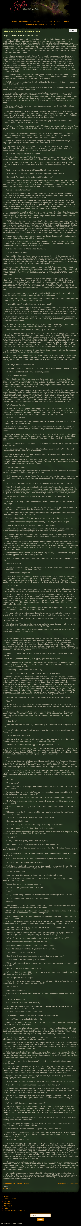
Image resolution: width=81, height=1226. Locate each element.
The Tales (36, 21)
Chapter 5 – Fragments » (68, 1183)
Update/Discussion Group (36, 24)
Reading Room (25, 21)
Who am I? (58, 21)
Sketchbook (47, 21)
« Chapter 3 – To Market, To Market (16, 1183)
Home (14, 21)
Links (66, 21)
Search (52, 24)
